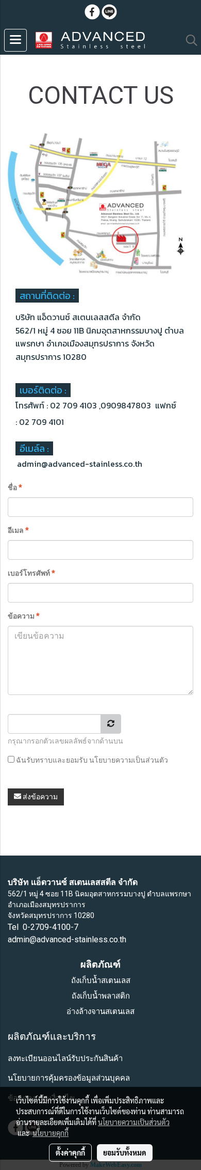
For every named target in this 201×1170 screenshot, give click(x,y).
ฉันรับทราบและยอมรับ (91, 760)
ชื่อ (15, 487)
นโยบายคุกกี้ (50, 1132)
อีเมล (18, 530)
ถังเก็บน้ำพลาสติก (101, 996)
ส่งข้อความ (39, 797)
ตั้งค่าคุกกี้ (70, 1152)
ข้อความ (24, 616)
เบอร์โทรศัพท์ (31, 573)
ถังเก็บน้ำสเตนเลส (100, 980)
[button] (188, 40)
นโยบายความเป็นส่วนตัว (128, 760)
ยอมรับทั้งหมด (124, 1152)
